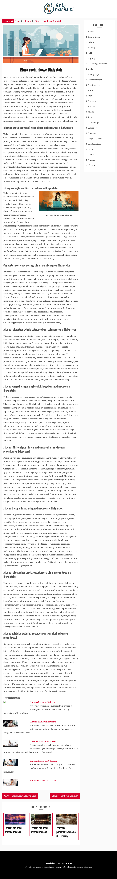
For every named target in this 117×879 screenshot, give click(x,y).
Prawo (90, 96)
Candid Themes (84, 867)
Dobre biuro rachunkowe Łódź (44, 741)
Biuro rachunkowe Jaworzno (43, 722)
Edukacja (92, 48)
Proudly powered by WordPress (39, 867)
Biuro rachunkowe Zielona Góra (21, 796)
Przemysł (92, 101)
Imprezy (91, 58)
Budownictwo (94, 37)
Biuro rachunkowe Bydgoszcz (43, 761)
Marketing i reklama (97, 64)
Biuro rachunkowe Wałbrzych (43, 702)
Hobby (90, 53)
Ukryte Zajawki (95, 138)
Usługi (91, 154)
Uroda (90, 149)
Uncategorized (94, 144)
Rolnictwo (92, 106)
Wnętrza (91, 160)
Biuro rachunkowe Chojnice (43, 780)
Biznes (91, 31)
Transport (92, 128)
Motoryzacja (93, 74)
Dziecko (91, 42)
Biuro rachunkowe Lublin (64, 796)
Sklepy (91, 112)
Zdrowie (91, 165)
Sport (90, 117)
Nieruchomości (95, 80)
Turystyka (92, 133)
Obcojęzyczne (94, 85)
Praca (90, 90)
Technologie (93, 122)
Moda (90, 69)
